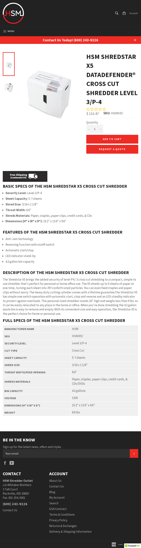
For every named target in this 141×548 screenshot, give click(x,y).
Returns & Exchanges (63, 526)
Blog (52, 492)
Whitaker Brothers (19, 485)
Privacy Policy (58, 520)
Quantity (92, 122)
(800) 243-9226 (15, 504)
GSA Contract (58, 509)
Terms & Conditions (62, 515)
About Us (55, 481)
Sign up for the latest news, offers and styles (32, 447)
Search (53, 503)
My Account (57, 498)
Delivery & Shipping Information (70, 532)
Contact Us (10, 510)
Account (133, 13)
